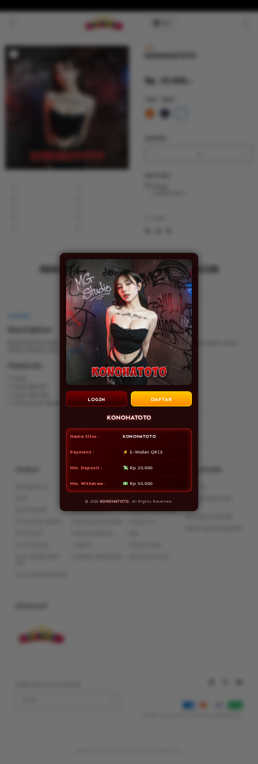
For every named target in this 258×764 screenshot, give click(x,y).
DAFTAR (161, 399)
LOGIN (96, 399)
